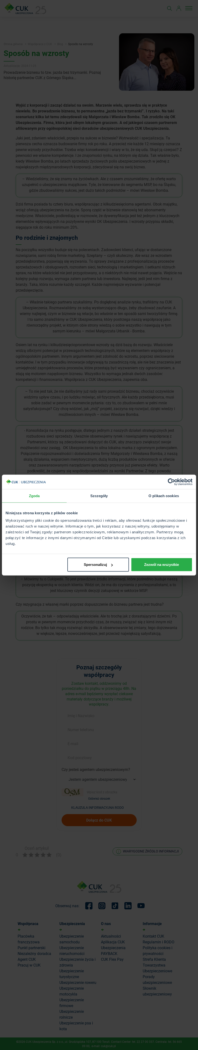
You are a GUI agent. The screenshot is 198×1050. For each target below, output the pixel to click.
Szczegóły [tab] (99, 496)
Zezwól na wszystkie (161, 565)
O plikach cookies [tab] (163, 496)
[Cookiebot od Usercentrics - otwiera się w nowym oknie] (171, 481)
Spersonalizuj (95, 565)
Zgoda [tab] (34, 496)
